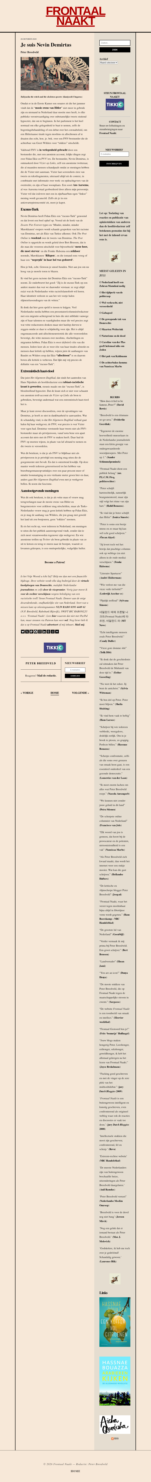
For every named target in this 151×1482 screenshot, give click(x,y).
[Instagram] (40, 631)
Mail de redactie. (46, 675)
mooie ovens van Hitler (48, 108)
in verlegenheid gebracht (53, 150)
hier (54, 616)
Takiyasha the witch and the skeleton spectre (41, 96)
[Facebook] (35, 631)
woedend (36, 238)
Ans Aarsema (80, 185)
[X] (27, 631)
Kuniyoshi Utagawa (72, 96)
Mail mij (79, 624)
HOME (55, 693)
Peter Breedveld (41, 663)
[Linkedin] (44, 631)
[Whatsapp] (53, 631)
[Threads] (48, 631)
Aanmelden (75, 676)
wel (66, 620)
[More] (57, 631)
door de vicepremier (54, 589)
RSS (116, 1438)
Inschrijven (114, 163)
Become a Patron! (55, 562)
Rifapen (50, 255)
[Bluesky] (23, 631)
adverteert (52, 624)
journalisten (27, 589)
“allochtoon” (63, 355)
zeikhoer (75, 251)
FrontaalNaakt (75, 15)
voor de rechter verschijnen (36, 594)
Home (75, 1471)
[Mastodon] (31, 631)
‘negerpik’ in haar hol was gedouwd (51, 260)
